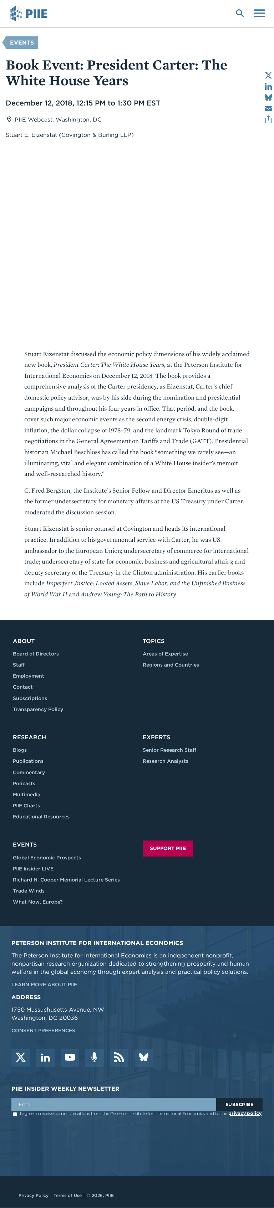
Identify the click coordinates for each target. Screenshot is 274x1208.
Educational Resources (41, 816)
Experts (156, 737)
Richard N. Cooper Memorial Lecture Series (66, 880)
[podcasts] (94, 1058)
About (24, 641)
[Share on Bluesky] (268, 97)
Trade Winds (29, 891)
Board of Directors (36, 654)
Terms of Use (68, 1195)
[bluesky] (144, 1058)
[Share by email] (268, 108)
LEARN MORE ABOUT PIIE (44, 984)
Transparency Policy (38, 709)
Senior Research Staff (169, 750)
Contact (23, 687)
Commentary (29, 772)
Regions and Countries (171, 665)
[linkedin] (45, 1058)
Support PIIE (168, 848)
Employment (28, 676)
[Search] (240, 12)
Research (29, 737)
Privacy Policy (34, 1195)
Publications (28, 761)
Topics (153, 641)
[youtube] (70, 1058)
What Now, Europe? (38, 902)
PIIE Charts (26, 805)
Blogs (20, 750)
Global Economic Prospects (47, 857)
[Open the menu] (259, 12)
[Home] (30, 13)
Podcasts (24, 783)
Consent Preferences (43, 1030)
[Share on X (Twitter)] (268, 75)
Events (22, 42)
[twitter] (20, 1058)
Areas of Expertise (165, 654)
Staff (19, 665)
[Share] (268, 119)
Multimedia (26, 794)
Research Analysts (165, 761)
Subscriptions (30, 698)
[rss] (119, 1058)
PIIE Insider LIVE (33, 869)
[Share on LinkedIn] (268, 86)
